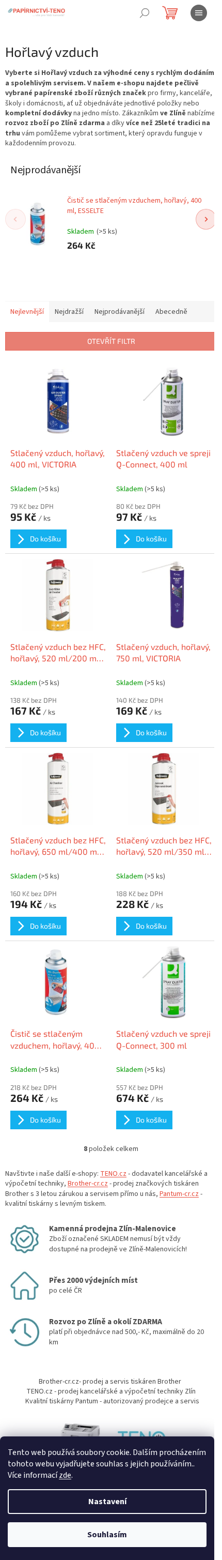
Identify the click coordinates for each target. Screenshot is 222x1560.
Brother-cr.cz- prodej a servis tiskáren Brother (110, 1381)
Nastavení (107, 1501)
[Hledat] (144, 13)
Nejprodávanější (119, 312)
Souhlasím (107, 1534)
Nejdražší (69, 312)
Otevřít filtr (111, 341)
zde (65, 1475)
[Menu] (198, 13)
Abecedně (171, 312)
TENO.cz (113, 1174)
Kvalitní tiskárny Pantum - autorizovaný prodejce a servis (112, 1401)
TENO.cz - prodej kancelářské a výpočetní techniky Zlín (111, 1391)
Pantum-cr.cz (179, 1194)
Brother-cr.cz (88, 1183)
